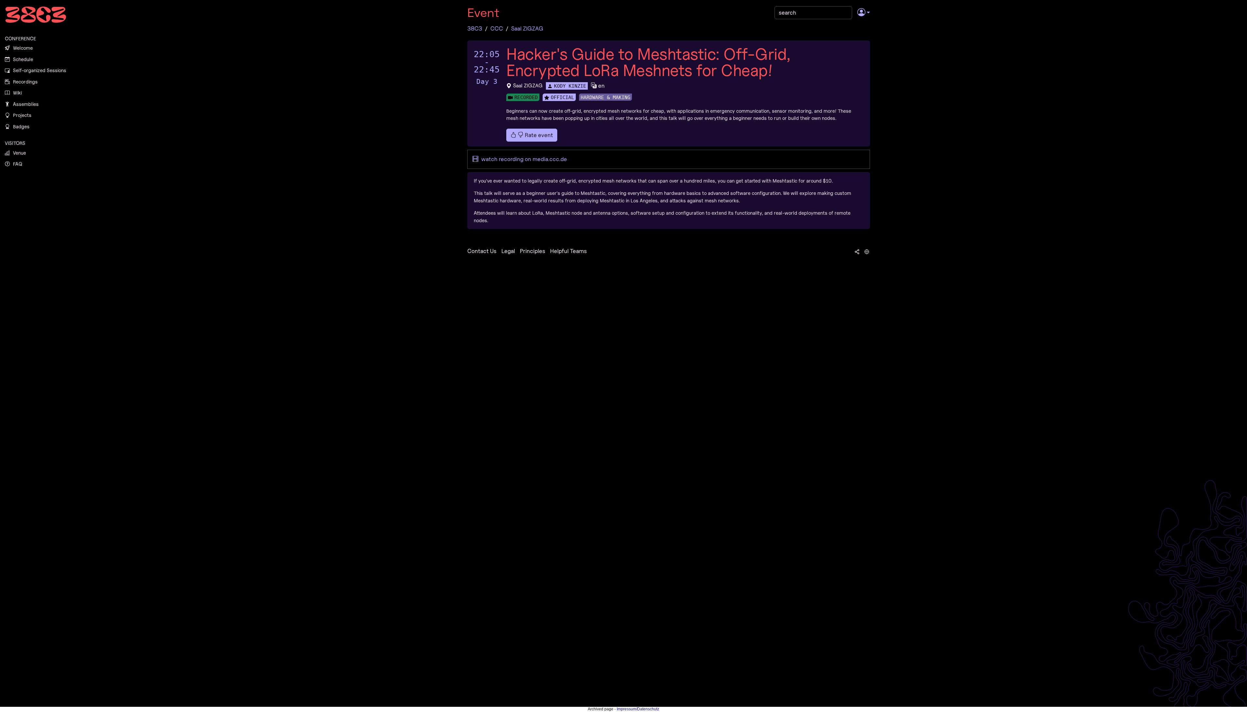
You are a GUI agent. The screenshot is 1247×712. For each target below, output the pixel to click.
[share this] (857, 251)
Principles (532, 251)
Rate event (538, 135)
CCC (496, 28)
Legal (508, 251)
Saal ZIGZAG (527, 28)
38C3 (474, 28)
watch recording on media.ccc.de (523, 159)
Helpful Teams (568, 251)
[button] (863, 12)
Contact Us (482, 251)
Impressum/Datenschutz (638, 709)
